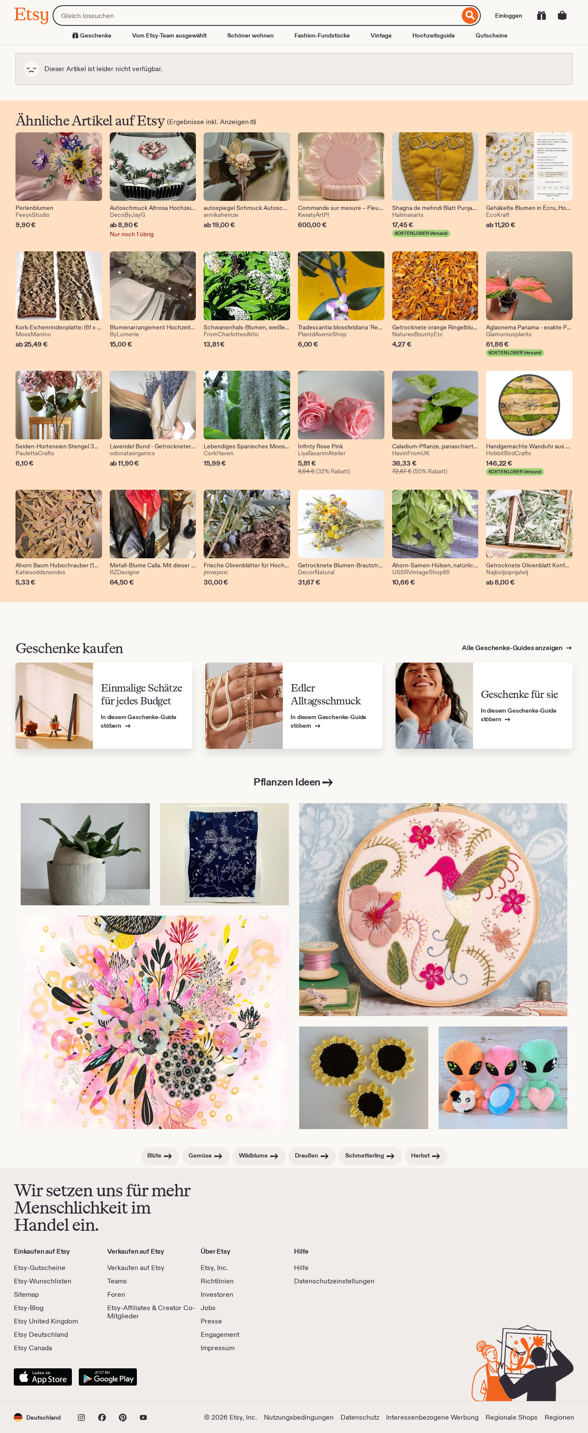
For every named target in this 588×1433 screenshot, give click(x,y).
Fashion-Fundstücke (322, 35)
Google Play (108, 1377)
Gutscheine (492, 35)
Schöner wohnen (250, 35)
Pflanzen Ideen (287, 782)
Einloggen (508, 15)
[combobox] (256, 15)
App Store (43, 1377)
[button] (37, 1417)
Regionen (559, 1417)
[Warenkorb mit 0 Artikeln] (562, 15)
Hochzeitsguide (433, 35)
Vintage (381, 35)
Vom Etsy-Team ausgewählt (169, 35)
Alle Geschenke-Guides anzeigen (513, 648)
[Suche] (470, 15)
